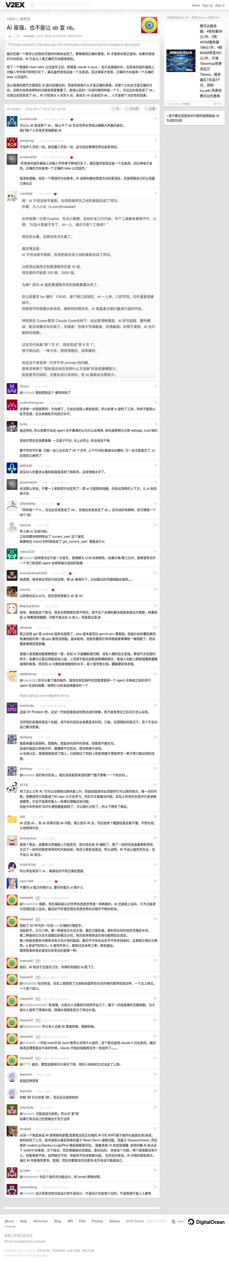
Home (196, 5)
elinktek (26, 627)
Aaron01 (26, 1074)
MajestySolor (30, 606)
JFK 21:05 (88, 1250)
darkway (26, 737)
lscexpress (28, 838)
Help (23, 1221)
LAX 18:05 (73, 1250)
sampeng (27, 140)
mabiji (186, 103)
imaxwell (29, 36)
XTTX (24, 785)
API (70, 1221)
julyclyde (27, 1107)
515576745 (28, 864)
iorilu (24, 424)
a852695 (26, 465)
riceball (25, 1129)
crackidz (26, 193)
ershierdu (27, 705)
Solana (114, 1221)
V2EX (11, 18)
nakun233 (27, 551)
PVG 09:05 (58, 1250)
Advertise (40, 1221)
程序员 (25, 18)
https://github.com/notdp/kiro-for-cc (44, 695)
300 (22, 816)
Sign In (220, 5)
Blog (57, 1221)
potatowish (28, 157)
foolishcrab (28, 119)
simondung (28, 1187)
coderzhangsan (31, 402)
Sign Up (207, 5)
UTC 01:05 (43, 1250)
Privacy (97, 1221)
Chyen (25, 386)
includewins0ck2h (33, 573)
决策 (151, 108)
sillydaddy (28, 503)
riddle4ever (28, 674)
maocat (25, 525)
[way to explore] (15, 5)
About (9, 1221)
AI (117, 108)
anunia (25, 589)
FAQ (82, 1221)
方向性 (133, 108)
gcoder (25, 1170)
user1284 (27, 881)
